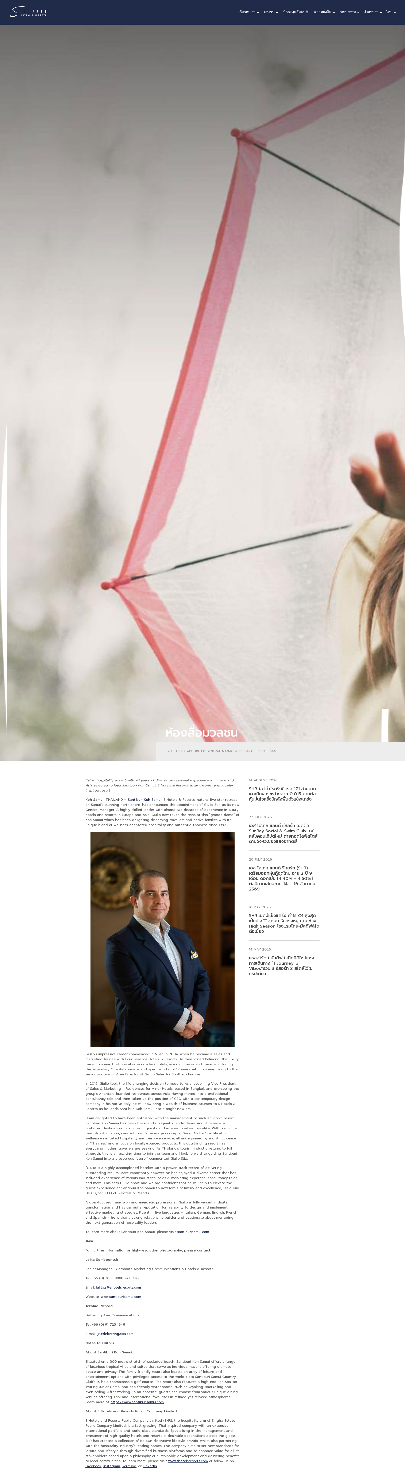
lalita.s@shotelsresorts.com (118, 1287)
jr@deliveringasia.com (115, 1333)
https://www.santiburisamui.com (137, 1402)
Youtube (129, 1466)
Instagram (111, 1466)
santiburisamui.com (193, 1231)
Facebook (93, 1466)
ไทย (389, 12)
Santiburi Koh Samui (144, 799)
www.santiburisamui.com (121, 1296)
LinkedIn (150, 1466)
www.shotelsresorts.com (188, 1461)
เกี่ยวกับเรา (247, 12)
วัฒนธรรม (348, 12)
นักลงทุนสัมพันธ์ (295, 12)
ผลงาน (269, 12)
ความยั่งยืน (322, 12)
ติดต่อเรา (371, 12)
